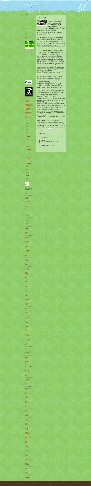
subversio (26, 407)
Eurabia (26, 232)
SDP (25, 392)
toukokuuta (28, 146)
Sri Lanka (26, 405)
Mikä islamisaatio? (28, 158)
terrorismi (26, 424)
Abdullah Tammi (27, 196)
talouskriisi (26, 416)
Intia (25, 261)
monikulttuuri (27, 339)
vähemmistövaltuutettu (28, 469)
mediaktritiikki (27, 335)
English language (27, 227)
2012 (26, 169)
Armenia (26, 206)
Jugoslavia (26, 282)
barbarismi (26, 210)
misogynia (26, 338)
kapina (26, 289)
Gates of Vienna (28, 108)
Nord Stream (26, 352)
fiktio (25, 238)
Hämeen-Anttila (27, 251)
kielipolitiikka (27, 296)
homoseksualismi (27, 246)
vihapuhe (26, 464)
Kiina (25, 298)
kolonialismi (26, 303)
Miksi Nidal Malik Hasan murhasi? (28, 31)
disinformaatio (27, 221)
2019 (26, 130)
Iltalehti (26, 258)
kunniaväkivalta (27, 318)
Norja (25, 353)
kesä (25, 294)
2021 (26, 127)
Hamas (26, 242)
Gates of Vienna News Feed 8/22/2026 (29, 110)
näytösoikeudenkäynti (28, 356)
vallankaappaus (27, 451)
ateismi (26, 207)
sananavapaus (26, 387)
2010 (26, 172)
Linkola (26, 322)
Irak (25, 263)
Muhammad (26, 340)
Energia (26, 225)
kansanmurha (26, 287)
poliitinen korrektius (27, 366)
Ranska (26, 375)
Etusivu (50, 154)
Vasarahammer (33, 4)
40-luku (26, 194)
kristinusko (26, 316)
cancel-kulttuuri (27, 216)
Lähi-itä (26, 325)
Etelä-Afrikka (27, 229)
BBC (25, 211)
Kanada (26, 286)
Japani (26, 277)
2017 (26, 133)
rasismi (26, 376)
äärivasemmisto (27, 478)
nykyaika (26, 354)
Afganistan (26, 197)
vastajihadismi (27, 459)
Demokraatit (26, 219)
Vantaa (26, 455)
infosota (26, 259)
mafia (25, 331)
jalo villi (26, 276)
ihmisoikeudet (27, 252)
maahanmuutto (27, 327)
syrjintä (26, 415)
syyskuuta (28, 140)
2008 (26, 175)
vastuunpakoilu (27, 460)
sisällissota (26, 397)
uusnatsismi (26, 446)
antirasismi (26, 203)
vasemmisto (26, 456)
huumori (26, 247)
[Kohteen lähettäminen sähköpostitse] (48, 128)
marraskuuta (28, 137)
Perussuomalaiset (27, 361)
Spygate (26, 403)
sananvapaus (26, 388)
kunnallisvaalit (27, 317)
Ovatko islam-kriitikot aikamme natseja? (29, 27)
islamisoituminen (46, 130)
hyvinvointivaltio (27, 250)
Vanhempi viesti (63, 154)
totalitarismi (26, 427)
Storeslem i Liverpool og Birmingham (29, 102)
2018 (26, 132)
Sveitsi (26, 414)
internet (26, 260)
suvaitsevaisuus (27, 412)
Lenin (25, 321)
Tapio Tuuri (26, 420)
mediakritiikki (27, 334)
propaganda (26, 371)
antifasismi (26, 202)
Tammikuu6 (26, 418)
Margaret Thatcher (27, 332)
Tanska (26, 419)
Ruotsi (26, 383)
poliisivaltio (26, 365)
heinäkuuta (28, 143)
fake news (26, 234)
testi (25, 425)
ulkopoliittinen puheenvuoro (28, 437)
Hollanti (26, 245)
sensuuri (26, 393)
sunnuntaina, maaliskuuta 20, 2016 (43, 137)
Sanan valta (28, 160)
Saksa (25, 384)
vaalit (25, 447)
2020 (26, 129)
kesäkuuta (28, 145)
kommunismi (26, 304)
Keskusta (26, 292)
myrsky (26, 344)
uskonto (26, 441)
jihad (25, 278)
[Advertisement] (28, 64)
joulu (25, 281)
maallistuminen (27, 330)
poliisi (26, 363)
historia (26, 243)
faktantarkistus (27, 236)
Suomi (56, 130)
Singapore (26, 396)
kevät (25, 295)
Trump (26, 428)
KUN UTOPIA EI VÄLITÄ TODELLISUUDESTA (29, 114)
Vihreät (26, 465)
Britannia (26, 215)
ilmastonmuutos (27, 255)
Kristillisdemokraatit (27, 314)
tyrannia (26, 434)
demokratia (26, 220)
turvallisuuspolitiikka (28, 433)
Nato (25, 347)
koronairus (26, 308)
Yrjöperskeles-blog (28, 112)
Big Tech (26, 214)
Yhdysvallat (26, 473)
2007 (26, 176)
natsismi (26, 348)
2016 (26, 135)
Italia (25, 272)
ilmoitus (26, 256)
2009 (26, 173)
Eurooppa (41, 130)
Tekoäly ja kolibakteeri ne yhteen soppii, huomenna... (29, 106)
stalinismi (26, 406)
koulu (25, 313)
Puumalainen (26, 372)
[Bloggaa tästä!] (49, 128)
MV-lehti (26, 343)
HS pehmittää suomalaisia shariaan (28, 34)
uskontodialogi (27, 442)
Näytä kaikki (32, 119)
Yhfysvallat (26, 474)
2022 (26, 126)
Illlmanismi (26, 254)
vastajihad (26, 458)
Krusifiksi (26, 29)
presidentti (26, 370)
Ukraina (26, 436)
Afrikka (26, 198)
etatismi (26, 228)
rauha (25, 378)
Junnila (26, 283)
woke (25, 472)
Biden (25, 212)
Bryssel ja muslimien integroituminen (29, 157)
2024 (26, 123)
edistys (26, 223)
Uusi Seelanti (26, 443)
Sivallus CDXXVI (28, 117)
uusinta (26, 445)
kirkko (26, 300)
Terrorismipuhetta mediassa (30, 155)
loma (25, 323)
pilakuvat (26, 362)
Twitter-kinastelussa (61, 29)
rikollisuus (26, 380)
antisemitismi (26, 205)
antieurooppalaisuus (27, 201)
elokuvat (26, 224)
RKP (25, 381)
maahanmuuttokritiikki (28, 329)
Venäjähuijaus (27, 463)
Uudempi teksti (38, 154)
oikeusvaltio (26, 357)
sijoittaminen (26, 394)
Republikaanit (27, 379)
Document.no (28, 100)
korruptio (26, 312)
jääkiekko (26, 285)
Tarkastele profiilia (27, 190)
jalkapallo (26, 274)
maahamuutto (26, 326)
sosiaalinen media (27, 398)
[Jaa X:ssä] (50, 128)
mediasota (26, 336)
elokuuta (28, 142)
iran (25, 264)
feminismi (26, 237)
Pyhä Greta (26, 374)
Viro (25, 467)
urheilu (26, 438)
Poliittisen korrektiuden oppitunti (29, 153)
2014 (26, 166)
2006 (26, 178)
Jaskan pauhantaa (28, 116)
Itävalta (26, 273)
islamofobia (26, 269)
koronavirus (26, 309)
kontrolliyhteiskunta (27, 307)
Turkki (26, 432)
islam (43, 130)
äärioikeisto (26, 477)
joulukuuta (28, 136)
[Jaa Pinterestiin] (52, 128)
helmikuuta (28, 161)
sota (25, 401)
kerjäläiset (26, 291)
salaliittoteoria (27, 385)
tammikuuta (28, 163)
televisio (26, 423)
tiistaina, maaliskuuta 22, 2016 (43, 148)
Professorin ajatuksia (29, 104)
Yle (25, 476)
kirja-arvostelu (27, 299)
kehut (25, 290)
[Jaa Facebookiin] (51, 128)
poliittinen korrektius (52, 130)
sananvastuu (26, 389)
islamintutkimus (27, 267)
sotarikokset (26, 402)
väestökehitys (26, 468)
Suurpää (26, 411)
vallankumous (27, 452)
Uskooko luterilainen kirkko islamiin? (29, 151)
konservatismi (27, 305)
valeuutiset (26, 450)
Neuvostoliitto (27, 349)
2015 (26, 165)
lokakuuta (28, 139)
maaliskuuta (28, 149)
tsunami (26, 429)
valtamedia (26, 454)
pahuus (26, 358)
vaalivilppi (26, 449)
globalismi (26, 241)
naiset (25, 345)
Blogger (50, 484)
